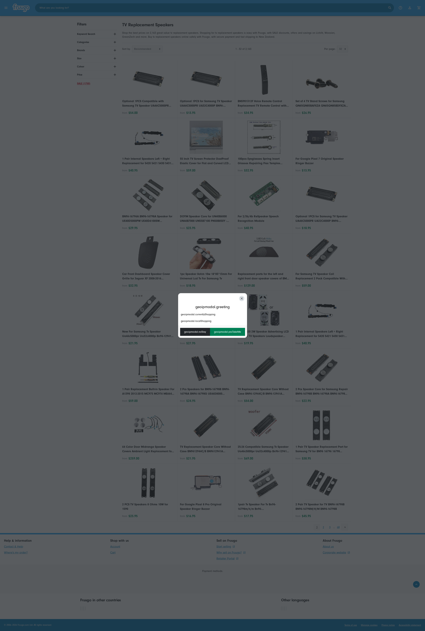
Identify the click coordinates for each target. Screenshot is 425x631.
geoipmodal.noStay (195, 331)
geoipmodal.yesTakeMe (227, 331)
